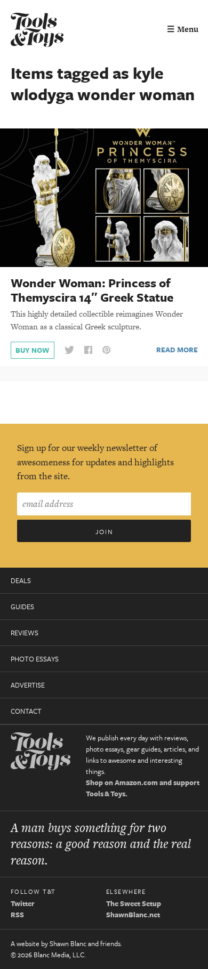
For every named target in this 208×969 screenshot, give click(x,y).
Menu (182, 29)
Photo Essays (35, 658)
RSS (17, 914)
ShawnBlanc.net (133, 914)
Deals (21, 580)
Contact (26, 711)
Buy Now (32, 350)
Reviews (24, 632)
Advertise (28, 685)
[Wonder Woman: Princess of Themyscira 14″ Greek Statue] (104, 197)
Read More (177, 349)
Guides (22, 606)
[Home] (37, 31)
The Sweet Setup (133, 903)
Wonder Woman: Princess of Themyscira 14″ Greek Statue (92, 290)
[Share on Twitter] (69, 350)
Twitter (23, 903)
